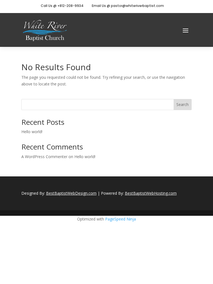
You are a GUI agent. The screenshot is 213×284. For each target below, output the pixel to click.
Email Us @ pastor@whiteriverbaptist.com (128, 5)
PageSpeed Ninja (120, 219)
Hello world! (31, 131)
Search (182, 104)
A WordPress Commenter (44, 156)
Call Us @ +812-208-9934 (62, 5)
